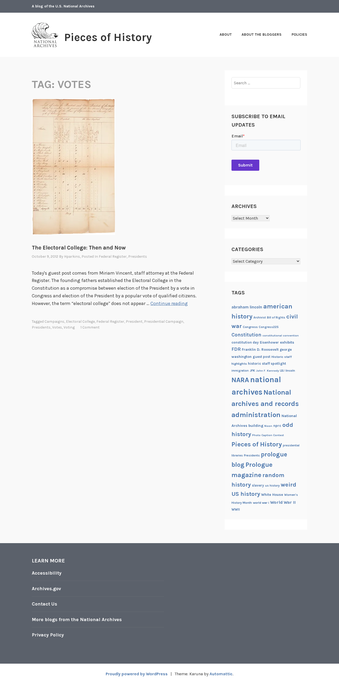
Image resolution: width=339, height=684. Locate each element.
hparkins (72, 256)
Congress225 (269, 327)
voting (69, 327)
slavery (258, 485)
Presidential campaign (163, 321)
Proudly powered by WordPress (137, 673)
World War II (283, 502)
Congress (250, 327)
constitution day (245, 342)
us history (272, 485)
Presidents (137, 256)
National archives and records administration (265, 403)
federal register (110, 321)
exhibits (287, 342)
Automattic (221, 673)
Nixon (268, 426)
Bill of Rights (276, 317)
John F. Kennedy (267, 370)
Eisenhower (269, 342)
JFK (252, 370)
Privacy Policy (48, 635)
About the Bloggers (262, 34)
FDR (236, 349)
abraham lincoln (246, 307)
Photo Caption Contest (268, 435)
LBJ (282, 370)
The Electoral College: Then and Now (79, 247)
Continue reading (169, 303)
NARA (240, 380)
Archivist (259, 317)
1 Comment (90, 327)
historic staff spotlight (267, 364)
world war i (261, 503)
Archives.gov (46, 588)
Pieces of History (108, 37)
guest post (261, 357)
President (134, 321)
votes (57, 327)
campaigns (54, 321)
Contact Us (44, 604)
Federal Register (113, 256)
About (226, 34)
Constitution (246, 335)
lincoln (290, 370)
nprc (277, 426)
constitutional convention (280, 335)
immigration (240, 370)
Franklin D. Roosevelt (260, 349)
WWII (235, 509)
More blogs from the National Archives (77, 619)
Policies (299, 34)
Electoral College (80, 321)
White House (272, 494)
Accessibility (46, 573)
